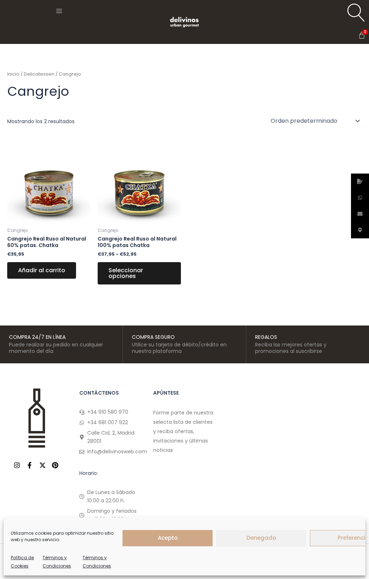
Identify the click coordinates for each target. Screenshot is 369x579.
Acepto (168, 538)
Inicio (13, 74)
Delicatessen (39, 74)
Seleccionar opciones (125, 273)
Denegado (261, 538)
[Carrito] (361, 35)
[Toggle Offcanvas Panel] (59, 11)
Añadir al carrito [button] (41, 270)
